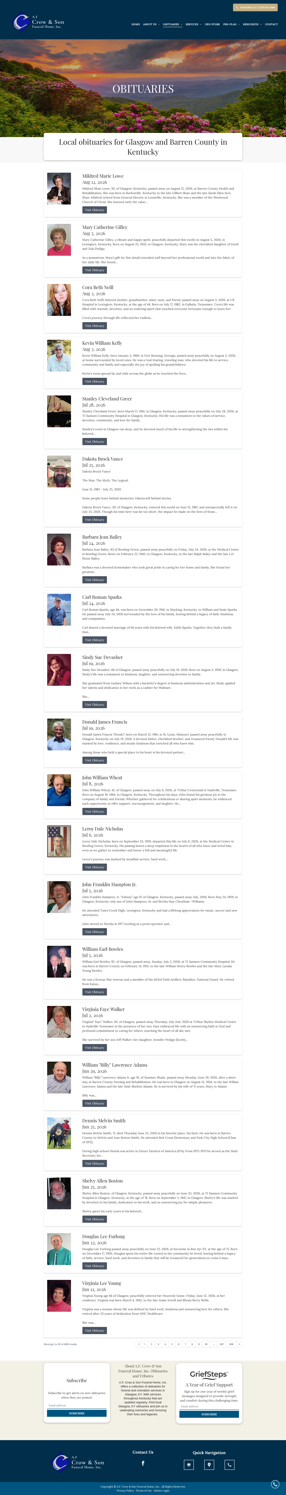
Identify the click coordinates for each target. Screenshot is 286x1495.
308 (231, 1344)
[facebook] (143, 1463)
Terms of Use (144, 1490)
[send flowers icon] (188, 1465)
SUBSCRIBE (76, 1413)
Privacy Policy (125, 1490)
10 (206, 1344)
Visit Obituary (94, 210)
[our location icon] (209, 1465)
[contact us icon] (229, 1465)
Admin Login (161, 1490)
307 (222, 1344)
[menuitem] (136, 24)
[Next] (239, 1344)
